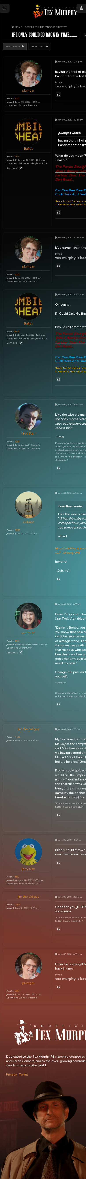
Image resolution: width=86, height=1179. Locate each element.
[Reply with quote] (58, 94)
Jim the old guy (28, 729)
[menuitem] (11, 1074)
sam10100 (28, 633)
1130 (17, 876)
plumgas (28, 90)
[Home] (55, 11)
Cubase (28, 522)
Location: (12, 105)
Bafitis (28, 149)
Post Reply (13, 46)
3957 (17, 441)
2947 (17, 737)
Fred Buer (28, 433)
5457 (17, 156)
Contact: (11, 167)
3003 (17, 98)
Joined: (10, 101)
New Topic (38, 46)
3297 (17, 530)
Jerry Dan (28, 869)
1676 (17, 640)
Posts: (10, 98)
